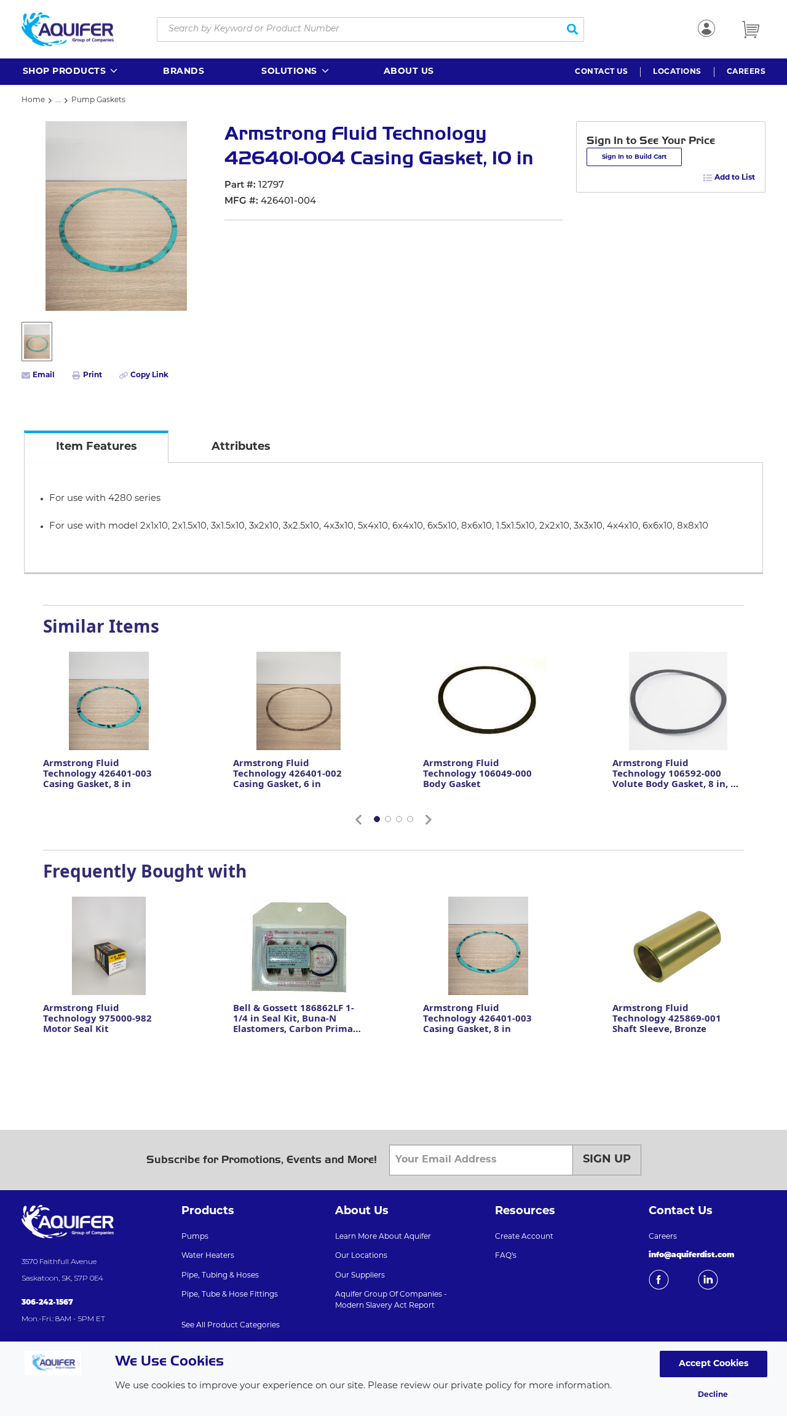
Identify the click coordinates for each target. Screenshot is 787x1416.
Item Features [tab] (96, 447)
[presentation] (96, 446)
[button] (71, 71)
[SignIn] (706, 28)
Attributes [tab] (241, 447)
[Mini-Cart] (750, 29)
